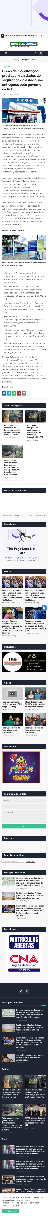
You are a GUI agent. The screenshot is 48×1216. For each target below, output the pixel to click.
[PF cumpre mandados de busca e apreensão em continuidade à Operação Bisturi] (12, 416)
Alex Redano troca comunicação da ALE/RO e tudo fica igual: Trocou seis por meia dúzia (21, 36)
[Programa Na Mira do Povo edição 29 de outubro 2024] (12, 719)
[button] (41, 35)
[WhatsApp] (14, 393)
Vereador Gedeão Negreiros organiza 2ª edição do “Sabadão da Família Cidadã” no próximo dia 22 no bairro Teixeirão (12, 627)
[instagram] (27, 991)
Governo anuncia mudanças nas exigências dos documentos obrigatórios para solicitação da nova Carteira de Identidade (29, 881)
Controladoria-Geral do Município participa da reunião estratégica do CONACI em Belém (31, 1179)
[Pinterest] (19, 393)
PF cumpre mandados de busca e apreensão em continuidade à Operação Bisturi (12, 430)
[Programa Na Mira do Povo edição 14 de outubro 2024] (35, 719)
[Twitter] (9, 393)
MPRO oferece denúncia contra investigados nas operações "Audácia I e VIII (35, 1121)
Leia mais (16, 1206)
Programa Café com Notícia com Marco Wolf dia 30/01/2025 (12, 704)
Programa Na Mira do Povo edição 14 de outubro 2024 (34, 730)
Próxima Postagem (37, 515)
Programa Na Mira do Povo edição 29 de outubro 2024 (11, 730)
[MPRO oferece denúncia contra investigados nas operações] (35, 1110)
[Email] (24, 393)
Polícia (17, 66)
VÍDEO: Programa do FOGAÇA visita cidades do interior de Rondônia (35, 704)
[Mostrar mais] (29, 393)
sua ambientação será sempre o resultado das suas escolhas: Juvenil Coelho (29, 1057)
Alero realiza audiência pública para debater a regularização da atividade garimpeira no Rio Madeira (12, 595)
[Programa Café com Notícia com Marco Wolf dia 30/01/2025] (12, 693)
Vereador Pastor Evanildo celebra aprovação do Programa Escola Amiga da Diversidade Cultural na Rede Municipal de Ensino (30, 1150)
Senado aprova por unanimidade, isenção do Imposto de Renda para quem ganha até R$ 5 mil (35, 626)
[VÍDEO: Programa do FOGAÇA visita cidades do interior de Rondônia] (35, 693)
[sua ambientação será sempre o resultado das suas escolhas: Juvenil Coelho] (8, 1058)
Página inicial (7, 66)
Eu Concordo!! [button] (11, 1211)
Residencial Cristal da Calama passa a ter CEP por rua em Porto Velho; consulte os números (29, 895)
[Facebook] (4, 393)
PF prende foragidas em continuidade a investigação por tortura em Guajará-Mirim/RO (35, 431)
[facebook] (21, 991)
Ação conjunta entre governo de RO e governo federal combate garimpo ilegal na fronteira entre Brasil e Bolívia (11, 467)
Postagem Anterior (11, 515)
